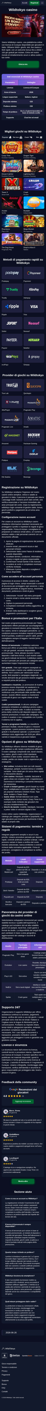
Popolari (5, 137)
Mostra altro (23, 1181)
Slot (37, 137)
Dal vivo (16, 137)
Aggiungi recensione (23, 1101)
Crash (27, 137)
